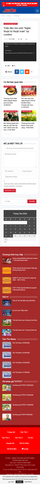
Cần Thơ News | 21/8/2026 (21, 372)
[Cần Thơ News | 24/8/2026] (6, 345)
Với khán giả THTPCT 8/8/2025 (23, 414)
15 (29, 229)
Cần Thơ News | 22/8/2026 (21, 362)
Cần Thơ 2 (6, 438)
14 (24, 229)
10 (6, 229)
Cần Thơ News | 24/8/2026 (21, 343)
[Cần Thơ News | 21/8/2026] (6, 374)
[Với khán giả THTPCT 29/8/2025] (6, 387)
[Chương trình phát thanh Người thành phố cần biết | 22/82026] (11, 91)
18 (10, 232)
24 (6, 236)
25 (10, 236)
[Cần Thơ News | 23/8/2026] (6, 355)
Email (26, 449)
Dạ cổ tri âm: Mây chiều (20, 310)
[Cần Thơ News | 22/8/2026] (6, 365)
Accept (19, 482)
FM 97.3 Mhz (24, 443)
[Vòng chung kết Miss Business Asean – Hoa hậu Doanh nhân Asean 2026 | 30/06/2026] (6, 260)
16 (34, 229)
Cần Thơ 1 (24, 432)
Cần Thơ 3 (19, 438)
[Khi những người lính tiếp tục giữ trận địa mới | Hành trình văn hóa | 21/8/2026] (11, 115)
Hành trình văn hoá (10, 111)
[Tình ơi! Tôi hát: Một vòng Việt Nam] (6, 303)
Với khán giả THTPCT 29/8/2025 (23, 385)
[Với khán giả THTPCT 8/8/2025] (6, 417)
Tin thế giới (7, 24)
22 (29, 232)
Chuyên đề (10, 443)
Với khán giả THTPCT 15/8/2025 (23, 405)
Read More (28, 482)
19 (15, 232)
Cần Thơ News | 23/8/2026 (21, 353)
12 (15, 229)
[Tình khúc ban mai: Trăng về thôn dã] (6, 332)
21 (24, 232)
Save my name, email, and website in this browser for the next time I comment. (20, 185)
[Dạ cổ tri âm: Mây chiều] (6, 313)
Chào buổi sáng (26, 111)
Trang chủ (11, 432)
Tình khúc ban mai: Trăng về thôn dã (24, 330)
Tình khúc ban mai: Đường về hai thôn (25, 320)
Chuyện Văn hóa (27, 86)
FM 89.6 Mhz (12, 449)
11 (10, 229)
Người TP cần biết (9, 86)
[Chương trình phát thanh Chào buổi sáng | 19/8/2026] (28, 115)
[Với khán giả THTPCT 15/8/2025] (6, 407)
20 (20, 232)
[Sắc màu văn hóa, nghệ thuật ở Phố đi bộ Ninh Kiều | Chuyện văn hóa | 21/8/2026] (28, 91)
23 (34, 232)
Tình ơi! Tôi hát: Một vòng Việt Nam (24, 300)
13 (20, 229)
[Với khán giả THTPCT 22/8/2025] (6, 397)
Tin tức (30, 438)
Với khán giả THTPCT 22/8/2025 (23, 395)
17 (6, 232)
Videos (15, 24)
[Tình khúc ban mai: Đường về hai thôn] (6, 322)
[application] (20, 52)
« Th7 (5, 242)
